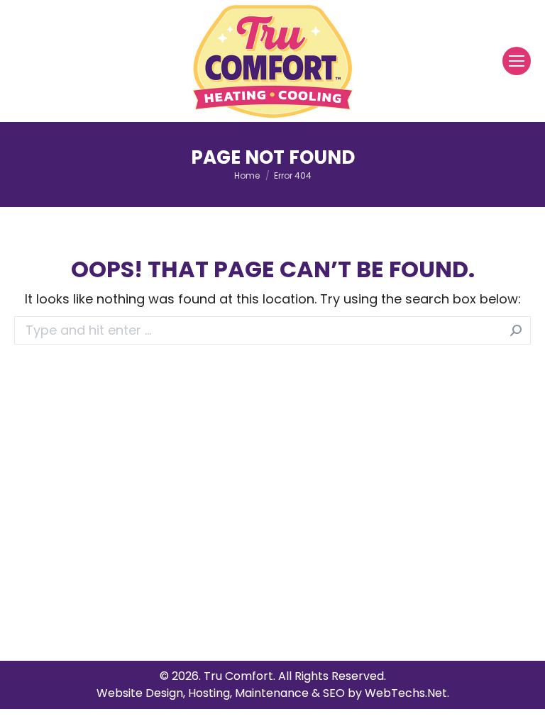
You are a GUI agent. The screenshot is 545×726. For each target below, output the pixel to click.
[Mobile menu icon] (516, 61)
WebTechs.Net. (407, 693)
